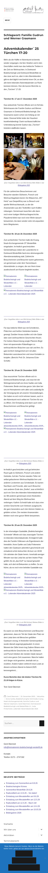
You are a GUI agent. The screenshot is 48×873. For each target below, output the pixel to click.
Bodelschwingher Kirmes (16, 786)
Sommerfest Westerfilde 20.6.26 (19, 790)
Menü (7, 20)
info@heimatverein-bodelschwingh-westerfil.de (23, 747)
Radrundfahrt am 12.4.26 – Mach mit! (21, 803)
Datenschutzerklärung (24, 868)
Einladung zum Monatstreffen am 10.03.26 (23, 810)
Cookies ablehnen (24, 861)
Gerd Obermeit (13, 696)
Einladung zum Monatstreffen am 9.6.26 (22, 796)
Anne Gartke (10, 699)
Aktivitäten (9, 835)
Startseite (8, 824)
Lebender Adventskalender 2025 (25, 709)
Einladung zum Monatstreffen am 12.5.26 (23, 800)
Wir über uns (10, 830)
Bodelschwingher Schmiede (27, 699)
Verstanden (24, 854)
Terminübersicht (11, 841)
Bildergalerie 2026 (13, 813)
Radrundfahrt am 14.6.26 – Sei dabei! (21, 793)
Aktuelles (40, 696)
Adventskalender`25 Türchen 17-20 (21, 51)
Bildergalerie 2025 (24, 185)
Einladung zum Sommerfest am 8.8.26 (22, 783)
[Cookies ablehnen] (45, 858)
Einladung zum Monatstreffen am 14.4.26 (23, 806)
